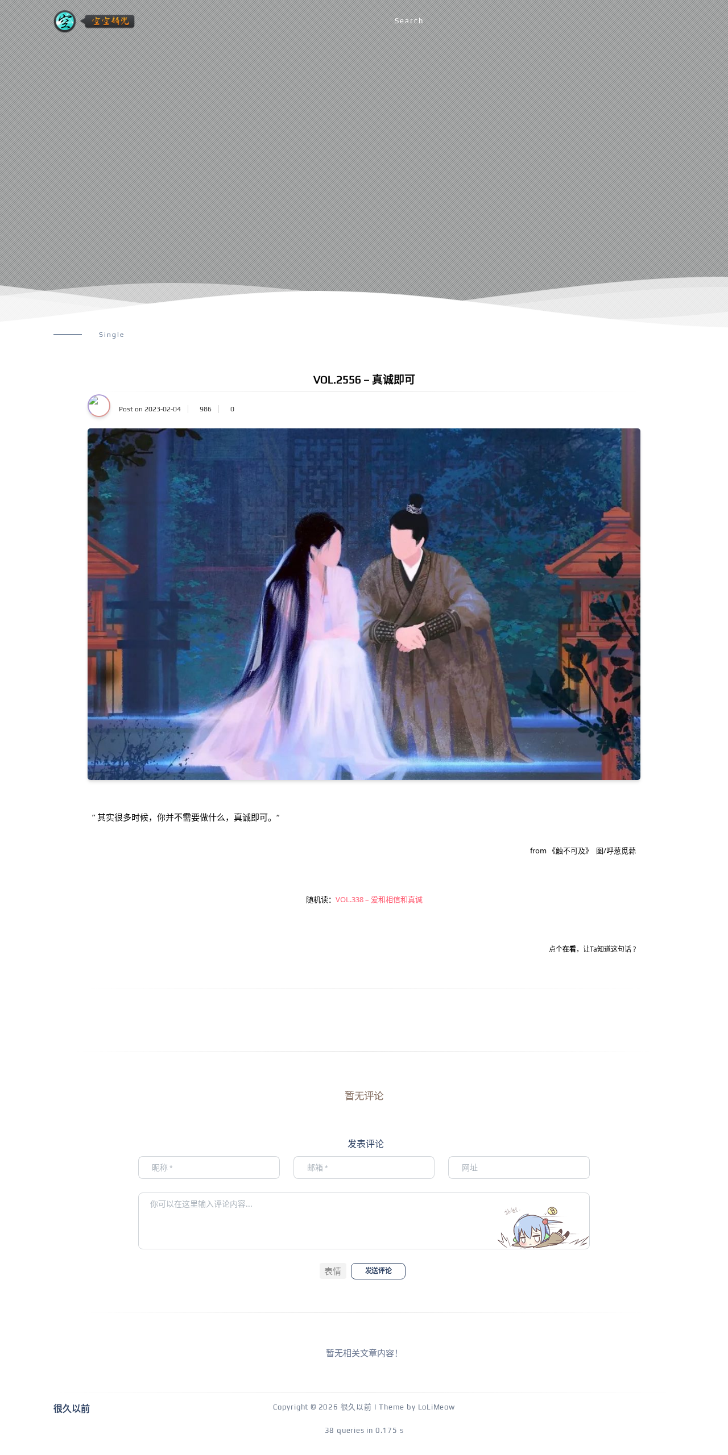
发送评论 (378, 1271)
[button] (333, 1271)
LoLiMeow (436, 1407)
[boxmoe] (94, 21)
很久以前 (356, 1407)
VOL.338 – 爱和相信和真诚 (379, 899)
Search (409, 20)
